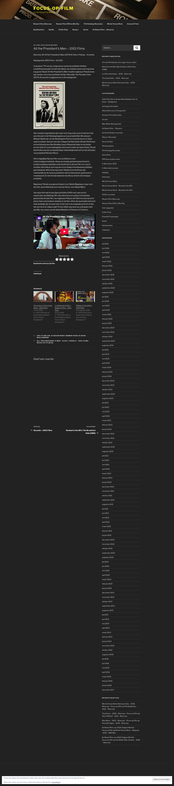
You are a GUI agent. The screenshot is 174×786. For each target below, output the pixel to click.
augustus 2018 (107, 654)
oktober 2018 (107, 650)
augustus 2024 (108, 345)
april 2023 (106, 416)
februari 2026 (107, 266)
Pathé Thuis (63, 30)
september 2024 (108, 341)
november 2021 (108, 491)
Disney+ (75, 30)
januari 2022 (107, 482)
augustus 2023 (108, 398)
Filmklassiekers (108, 146)
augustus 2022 (107, 451)
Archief (105, 119)
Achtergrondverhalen (110, 106)
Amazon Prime (133, 24)
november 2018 (108, 646)
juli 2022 (105, 456)
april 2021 (105, 522)
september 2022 (108, 447)
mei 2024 (105, 359)
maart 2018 (106, 677)
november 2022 (108, 438)
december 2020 (108, 540)
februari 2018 (107, 681)
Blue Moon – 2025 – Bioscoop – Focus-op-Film (119, 721)
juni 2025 (105, 301)
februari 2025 (107, 319)
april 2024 (106, 363)
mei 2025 (105, 306)
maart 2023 (106, 420)
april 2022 (106, 469)
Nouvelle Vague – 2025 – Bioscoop (115, 723)
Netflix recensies (108, 194)
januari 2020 (107, 588)
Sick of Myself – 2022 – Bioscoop (114, 716)
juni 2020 (105, 566)
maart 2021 (106, 526)
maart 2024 (106, 367)
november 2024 (108, 332)
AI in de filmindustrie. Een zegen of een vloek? (119, 62)
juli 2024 (105, 350)
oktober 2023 (107, 389)
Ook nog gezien (108, 208)
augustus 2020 (108, 557)
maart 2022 (106, 473)
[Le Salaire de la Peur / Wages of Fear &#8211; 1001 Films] (64, 296)
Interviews (106, 177)
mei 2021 (105, 518)
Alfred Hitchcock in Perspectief (114, 111)
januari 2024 (107, 376)
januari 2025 (107, 323)
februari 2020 (107, 584)
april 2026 (106, 257)
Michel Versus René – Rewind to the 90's (117, 190)
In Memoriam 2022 (109, 164)
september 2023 (108, 394)
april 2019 (106, 628)
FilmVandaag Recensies (93, 24)
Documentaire (107, 142)
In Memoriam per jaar (110, 168)
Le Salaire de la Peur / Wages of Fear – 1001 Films (63, 307)
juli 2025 (105, 297)
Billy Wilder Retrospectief (111, 124)
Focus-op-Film (53, 8)
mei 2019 (105, 624)
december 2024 (108, 328)
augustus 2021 (107, 504)
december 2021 (108, 487)
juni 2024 (105, 354)
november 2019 (108, 597)
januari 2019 (107, 641)
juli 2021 (105, 509)
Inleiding (105, 172)
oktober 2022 (107, 442)
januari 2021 (106, 535)
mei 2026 (105, 253)
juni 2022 (105, 460)
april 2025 (106, 310)
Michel (54, 45)
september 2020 (108, 553)
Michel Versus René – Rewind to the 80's (117, 186)
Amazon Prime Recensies (112, 115)
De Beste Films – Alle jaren (103, 30)
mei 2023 (105, 412)
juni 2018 (105, 663)
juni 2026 (105, 248)
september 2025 (108, 288)
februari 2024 (107, 372)
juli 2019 (105, 615)
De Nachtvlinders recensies (112, 133)
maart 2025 (106, 314)
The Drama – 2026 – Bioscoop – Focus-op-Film (120, 713)
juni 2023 (105, 407)
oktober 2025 (107, 284)
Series (85, 30)
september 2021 (108, 500)
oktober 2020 (107, 548)
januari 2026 (107, 270)
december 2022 (108, 434)
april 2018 (106, 672)
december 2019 (108, 593)
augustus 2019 (107, 610)
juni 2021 (105, 513)
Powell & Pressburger (110, 217)
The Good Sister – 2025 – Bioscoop (115, 78)
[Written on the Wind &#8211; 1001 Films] (85, 296)
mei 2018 (105, 668)
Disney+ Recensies (109, 137)
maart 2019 (106, 632)
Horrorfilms (106, 155)
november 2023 (108, 385)
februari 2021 (107, 531)
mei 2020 (105, 571)
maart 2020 (106, 579)
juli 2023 (105, 403)
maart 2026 (106, 261)
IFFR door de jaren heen (111, 159)
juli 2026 (105, 244)
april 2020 (106, 575)
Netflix (51, 30)
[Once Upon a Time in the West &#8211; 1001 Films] (42, 296)
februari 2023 (107, 425)
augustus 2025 (108, 292)
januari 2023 (107, 429)
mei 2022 (105, 465)
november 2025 (108, 279)
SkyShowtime (38, 30)
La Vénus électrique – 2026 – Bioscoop (117, 74)
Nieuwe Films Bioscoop (42, 24)
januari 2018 (107, 685)
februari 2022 (107, 478)
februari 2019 (107, 637)
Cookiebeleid (56, 782)
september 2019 (108, 606)
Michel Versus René (115, 24)
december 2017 (108, 690)
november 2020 (108, 544)
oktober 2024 (107, 337)
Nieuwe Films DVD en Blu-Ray (67, 24)
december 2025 (108, 275)
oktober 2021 (107, 496)
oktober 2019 (107, 601)
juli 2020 (105, 562)
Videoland (106, 230)
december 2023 (108, 381)
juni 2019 (105, 619)
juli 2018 (105, 659)
